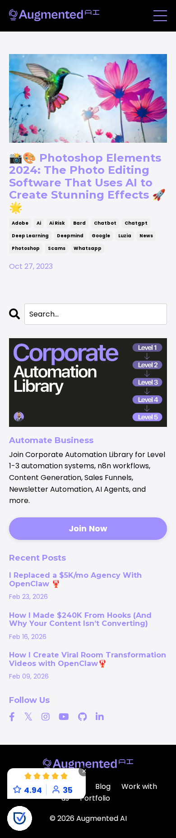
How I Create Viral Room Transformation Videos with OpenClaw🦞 (87, 659)
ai (39, 223)
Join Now (88, 528)
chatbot (105, 223)
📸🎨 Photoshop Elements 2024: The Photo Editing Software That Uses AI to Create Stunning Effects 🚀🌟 (87, 183)
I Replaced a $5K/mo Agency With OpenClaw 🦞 (75, 579)
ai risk (57, 223)
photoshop (26, 248)
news (146, 235)
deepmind (70, 235)
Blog (103, 786)
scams (56, 248)
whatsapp (88, 248)
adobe (20, 223)
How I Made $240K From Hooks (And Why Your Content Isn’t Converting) (80, 620)
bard (79, 223)
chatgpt (136, 223)
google (101, 235)
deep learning (30, 235)
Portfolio (95, 798)
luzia (124, 235)
